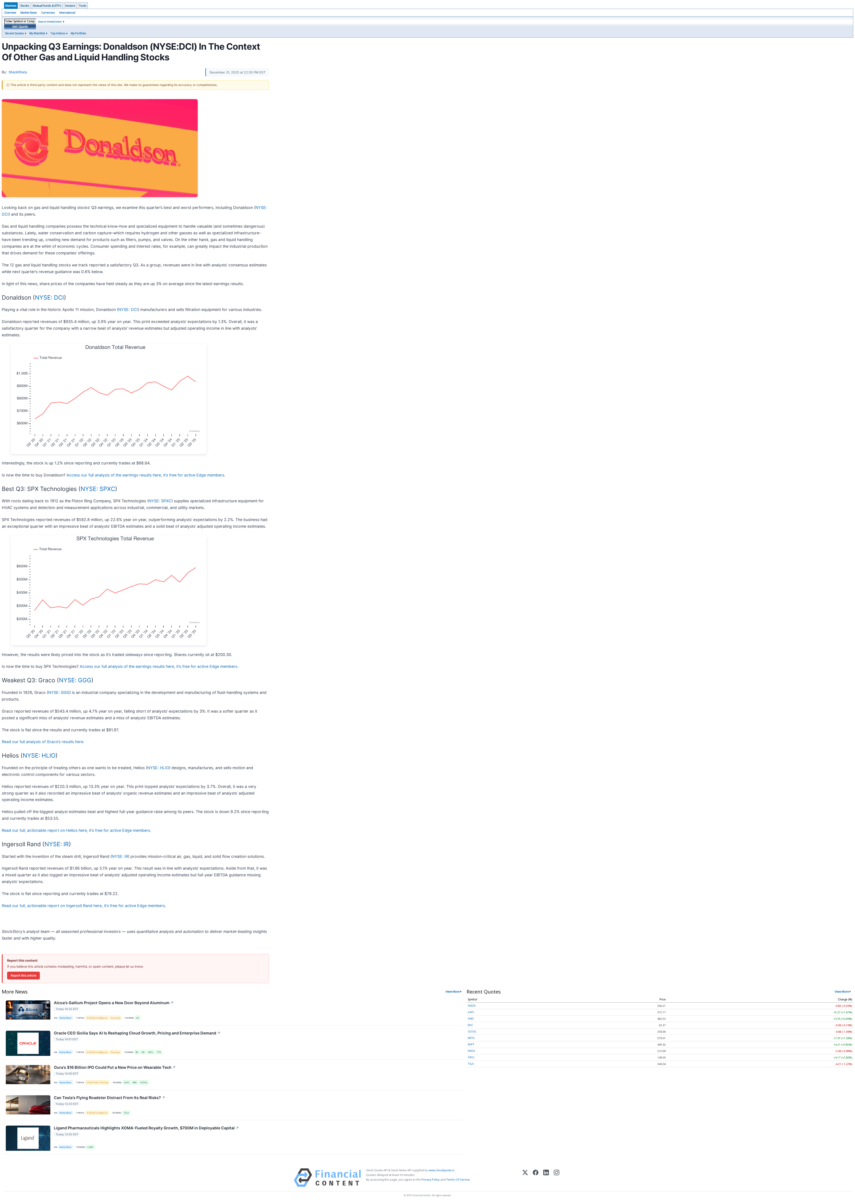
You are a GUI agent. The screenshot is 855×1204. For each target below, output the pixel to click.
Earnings (115, 1052)
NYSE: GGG (75, 680)
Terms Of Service (458, 1179)
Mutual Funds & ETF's (47, 6)
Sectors (70, 6)
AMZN (472, 1006)
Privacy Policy (430, 1179)
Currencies (48, 12)
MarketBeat (65, 1018)
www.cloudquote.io (441, 1170)
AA (137, 1018)
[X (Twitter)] (525, 1177)
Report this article (23, 975)
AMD (471, 1018)
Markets (10, 6)
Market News (28, 12)
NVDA (471, 1051)
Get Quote (20, 26)
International (67, 12)
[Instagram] (556, 1177)
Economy (115, 1018)
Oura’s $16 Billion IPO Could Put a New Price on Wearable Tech (115, 1067)
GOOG (472, 1031)
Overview (10, 12)
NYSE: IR (57, 844)
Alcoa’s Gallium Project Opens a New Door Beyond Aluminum (114, 1002)
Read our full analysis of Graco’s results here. (43, 741)
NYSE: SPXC (98, 488)
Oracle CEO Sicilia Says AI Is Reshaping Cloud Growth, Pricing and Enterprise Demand (137, 1033)
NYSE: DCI (49, 297)
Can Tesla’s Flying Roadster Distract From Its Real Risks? (109, 1097)
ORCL (150, 1052)
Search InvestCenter (50, 21)
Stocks (24, 6)
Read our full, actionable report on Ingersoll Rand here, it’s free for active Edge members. (84, 905)
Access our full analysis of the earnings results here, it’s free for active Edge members (145, 475)
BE (137, 1052)
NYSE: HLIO (39, 755)
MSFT (471, 1044)
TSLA (126, 1113)
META (471, 1038)
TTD (159, 1052)
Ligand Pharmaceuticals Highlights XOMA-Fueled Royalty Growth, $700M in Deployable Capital (146, 1128)
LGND (90, 1147)
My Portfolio (78, 33)
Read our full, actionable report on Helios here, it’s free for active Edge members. (76, 830)
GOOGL (143, 1082)
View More (453, 991)
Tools (82, 6)
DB (143, 1052)
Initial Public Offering (97, 1082)
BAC (470, 1025)
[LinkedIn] (546, 1177)
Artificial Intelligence (97, 1018)
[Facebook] (535, 1177)
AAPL (127, 1082)
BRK (135, 1082)
